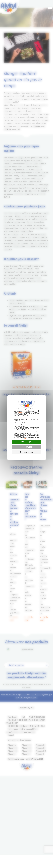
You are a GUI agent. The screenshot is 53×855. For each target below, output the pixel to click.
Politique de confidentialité (23, 439)
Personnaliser (26, 452)
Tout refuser (26, 447)
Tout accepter (26, 441)
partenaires (20, 412)
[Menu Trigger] (50, 7)
